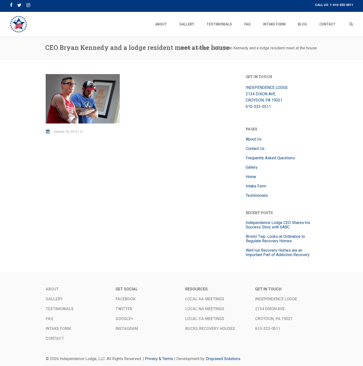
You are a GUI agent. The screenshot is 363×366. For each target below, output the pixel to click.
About (161, 24)
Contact (327, 24)
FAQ (247, 24)
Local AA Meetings (204, 299)
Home (251, 176)
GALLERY (54, 299)
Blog (302, 24)
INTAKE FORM (58, 328)
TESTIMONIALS (60, 308)
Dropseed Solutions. (223, 358)
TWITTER (124, 308)
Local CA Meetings (204, 318)
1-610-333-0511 (341, 5)
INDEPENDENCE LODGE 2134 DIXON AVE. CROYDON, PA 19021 (267, 93)
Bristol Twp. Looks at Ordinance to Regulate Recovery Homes (275, 238)
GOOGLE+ (124, 318)
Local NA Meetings (204, 308)
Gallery (186, 24)
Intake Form (274, 24)
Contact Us (255, 148)
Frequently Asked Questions (270, 158)
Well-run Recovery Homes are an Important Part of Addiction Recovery (278, 252)
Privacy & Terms (159, 358)
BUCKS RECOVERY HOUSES (210, 328)
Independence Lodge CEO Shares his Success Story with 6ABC (278, 224)
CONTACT (55, 338)
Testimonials (219, 24)
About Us (254, 139)
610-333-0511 (258, 106)
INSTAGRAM (127, 328)
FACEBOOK (126, 299)
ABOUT (52, 289)
